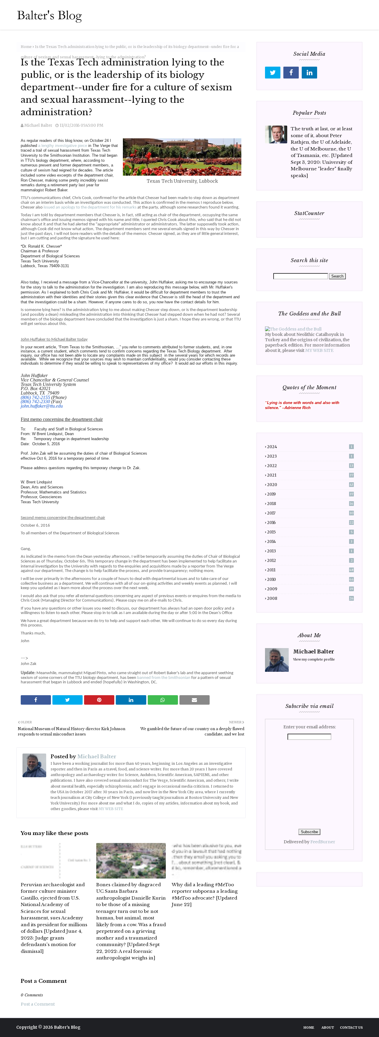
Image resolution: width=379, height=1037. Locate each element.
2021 (310, 475)
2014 (309, 541)
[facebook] (291, 72)
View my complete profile (314, 659)
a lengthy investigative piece (62, 145)
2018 (310, 503)
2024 (309, 446)
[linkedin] (309, 72)
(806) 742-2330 (35, 401)
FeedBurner (322, 841)
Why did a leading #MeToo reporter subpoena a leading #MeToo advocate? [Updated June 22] (204, 895)
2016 (310, 522)
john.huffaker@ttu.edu (42, 405)
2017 (310, 513)
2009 (310, 589)
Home (26, 46)
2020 (310, 484)
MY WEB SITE (111, 809)
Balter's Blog (67, 1027)
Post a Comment (38, 1004)
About (328, 1027)
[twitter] (272, 72)
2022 (310, 465)
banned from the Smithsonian (163, 678)
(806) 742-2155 (35, 397)
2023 (309, 456)
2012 (310, 560)
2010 (310, 579)
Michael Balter (38, 125)
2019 (310, 494)
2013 (309, 551)
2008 (310, 598)
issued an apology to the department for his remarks (90, 207)
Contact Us (351, 1027)
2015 (310, 532)
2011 (310, 570)
